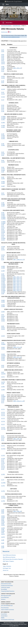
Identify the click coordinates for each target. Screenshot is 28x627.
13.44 (2, 167)
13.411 (3, 153)
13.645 (3, 358)
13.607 (3, 311)
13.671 (3, 377)
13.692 (3, 399)
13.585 (3, 266)
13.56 (2, 256)
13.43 (2, 160)
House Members (5, 597)
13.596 (3, 289)
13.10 (2, 71)
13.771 (3, 466)
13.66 (2, 367)
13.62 (2, 317)
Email (11, 605)
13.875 (3, 537)
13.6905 (3, 396)
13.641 (3, 347)
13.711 (3, 409)
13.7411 (3, 448)
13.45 (2, 171)
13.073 (3, 63)
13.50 (2, 224)
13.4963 (3, 218)
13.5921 (3, 278)
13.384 (3, 125)
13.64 (2, 342)
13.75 (2, 460)
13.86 (2, 529)
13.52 (2, 229)
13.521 (3, 230)
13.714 (3, 415)
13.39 (2, 134)
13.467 (3, 186)
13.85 (2, 523)
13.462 (3, 181)
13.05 (2, 57)
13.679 (3, 382)
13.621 (3, 319)
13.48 (2, 202)
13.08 (2, 66)
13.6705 (3, 373)
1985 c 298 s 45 (17, 438)
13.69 (2, 395)
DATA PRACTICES (16, 25)
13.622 (3, 320)
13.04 (2, 56)
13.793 (3, 496)
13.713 (3, 414)
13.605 (3, 305)
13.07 (2, 60)
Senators (3, 599)
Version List (5, 570)
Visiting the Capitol (5, 587)
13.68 (2, 383)
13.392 (3, 137)
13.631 (3, 327)
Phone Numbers (5, 607)
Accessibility (4, 589)
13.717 (3, 424)
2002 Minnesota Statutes (6, 25)
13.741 (3, 445)
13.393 (3, 138)
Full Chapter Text (7, 568)
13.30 (2, 81)
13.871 (3, 534)
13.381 (3, 119)
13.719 (3, 427)
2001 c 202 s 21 (17, 68)
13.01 (2, 50)
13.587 (3, 271)
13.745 (3, 455)
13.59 (2, 274)
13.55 (2, 248)
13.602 (3, 302)
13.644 (3, 357)
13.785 (3, 474)
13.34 (2, 105)
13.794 (3, 501)
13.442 (3, 170)
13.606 (3, 306)
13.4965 (3, 221)
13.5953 (3, 287)
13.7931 (3, 498)
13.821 (3, 516)
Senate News (4, 616)
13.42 (2, 155)
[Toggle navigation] (3, 4)
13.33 (2, 100)
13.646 (3, 360)
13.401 (3, 145)
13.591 (3, 275)
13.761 (3, 463)
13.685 (3, 389)
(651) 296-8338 (4, 605)
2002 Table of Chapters (8, 561)
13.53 (2, 233)
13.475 (3, 194)
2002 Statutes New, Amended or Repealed (13, 559)
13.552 (3, 255)
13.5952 (3, 286)
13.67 (2, 372)
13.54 (2, 237)
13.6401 (3, 344)
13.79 (2, 479)
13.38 (2, 111)
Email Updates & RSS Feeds (7, 619)
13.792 (3, 491)
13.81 (2, 511)
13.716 (3, 421)
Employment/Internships (7, 585)
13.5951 (3, 284)
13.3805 (3, 116)
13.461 (3, 178)
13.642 (3, 348)
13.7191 (3, 429)
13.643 (3, 354)
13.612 (3, 316)
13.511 (3, 227)
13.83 (2, 519)
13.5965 (3, 290)
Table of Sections (7, 566)
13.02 (2, 51)
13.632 (3, 329)
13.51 (2, 226)
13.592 (3, 277)
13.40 (2, 143)
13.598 (3, 292)
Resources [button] (6, 551)
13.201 (3, 76)
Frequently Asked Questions (7, 591)
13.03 (2, 54)
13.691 (3, 398)
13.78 (2, 469)
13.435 (3, 162)
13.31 (2, 82)
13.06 (2, 59)
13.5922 (3, 280)
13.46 (2, 177)
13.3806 (3, 118)
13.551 (3, 249)
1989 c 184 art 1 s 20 (18, 401)
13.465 (3, 183)
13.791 (3, 485)
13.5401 (3, 238)
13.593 (3, 281)
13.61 (2, 314)
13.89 (2, 543)
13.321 (3, 94)
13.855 (3, 528)
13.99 (2, 547)
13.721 (3, 437)
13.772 (3, 467)
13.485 (3, 204)
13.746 (3, 458)
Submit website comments (7, 609)
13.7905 (3, 482)
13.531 (3, 235)
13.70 (2, 401)
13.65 (2, 365)
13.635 (3, 336)
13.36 (2, 108)
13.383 (3, 122)
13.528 (3, 232)
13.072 (3, 62)
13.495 (3, 215)
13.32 (2, 92)
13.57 (2, 258)
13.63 (2, 326)
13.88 (2, 540)
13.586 (3, 268)
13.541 (3, 240)
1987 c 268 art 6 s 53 (18, 259)
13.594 (3, 283)
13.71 (2, 402)
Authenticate (4, 32)
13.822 (3, 517)
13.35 (2, 106)
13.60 (2, 293)
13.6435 (3, 355)
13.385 (3, 127)
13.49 (2, 212)
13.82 (2, 513)
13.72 (2, 435)
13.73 (2, 438)
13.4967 (3, 223)
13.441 (3, 168)
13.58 (2, 259)
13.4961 (3, 217)
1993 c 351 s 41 (17, 357)
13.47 (2, 193)
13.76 (2, 461)
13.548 (3, 246)
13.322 (3, 97)
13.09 (2, 69)
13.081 (3, 68)
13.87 (2, 532)
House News (4, 614)
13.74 (2, 440)
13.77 (2, 464)
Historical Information (6, 583)
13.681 (3, 386)
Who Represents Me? (6, 595)
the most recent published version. (12, 37)
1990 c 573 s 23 (17, 347)
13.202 (3, 78)
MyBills (2, 617)
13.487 (3, 205)
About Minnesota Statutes (9, 557)
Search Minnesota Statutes (9, 555)
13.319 (3, 89)
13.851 (3, 525)
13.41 (2, 152)
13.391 (3, 135)
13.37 (2, 109)
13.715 (3, 418)
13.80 (2, 510)
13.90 (2, 546)
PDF (10, 32)
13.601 (3, 300)
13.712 (3, 412)
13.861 (3, 531)
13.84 (2, 520)
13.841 (3, 522)
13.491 (3, 214)
